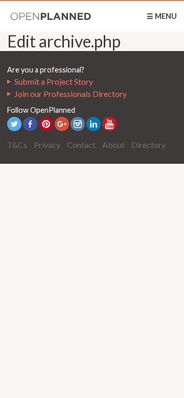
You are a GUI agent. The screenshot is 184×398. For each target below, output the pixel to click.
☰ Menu (162, 16)
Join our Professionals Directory (70, 93)
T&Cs (17, 145)
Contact (81, 145)
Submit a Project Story (53, 81)
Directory (148, 145)
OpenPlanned (51, 16)
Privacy (47, 145)
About (113, 145)
